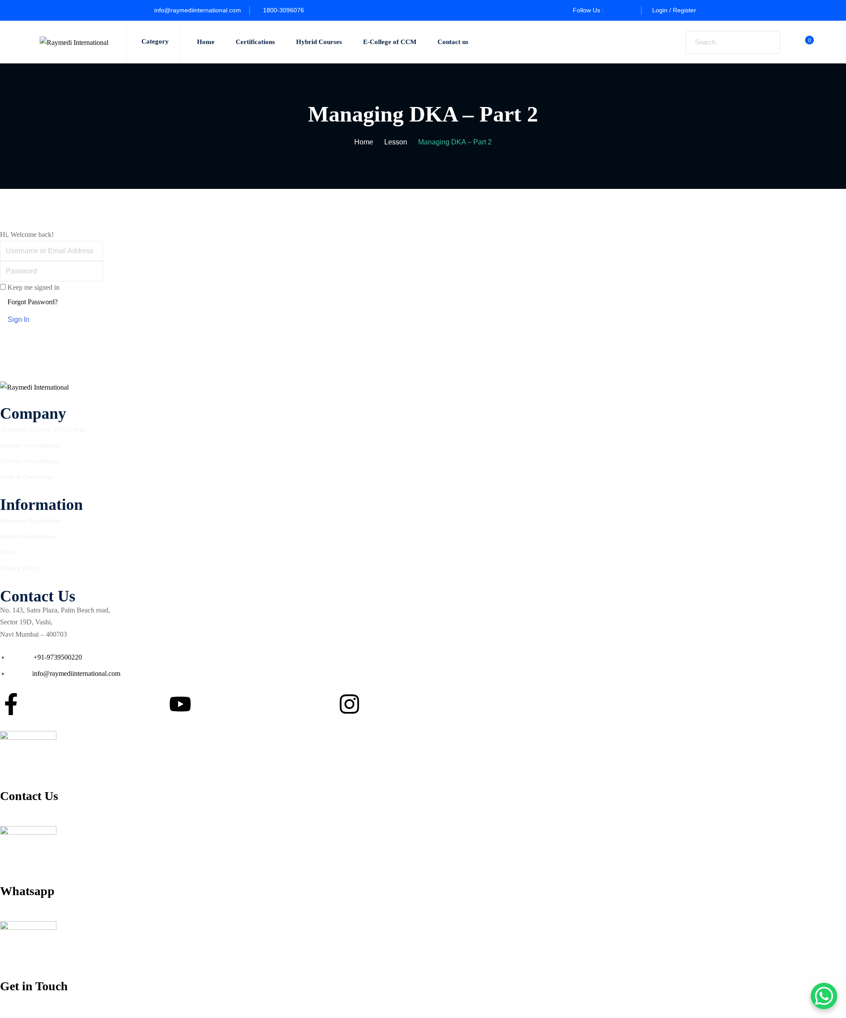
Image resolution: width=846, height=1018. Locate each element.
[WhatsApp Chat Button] (824, 996)
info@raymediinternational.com (197, 10)
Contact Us (29, 796)
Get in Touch (34, 986)
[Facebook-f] (11, 704)
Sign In (18, 319)
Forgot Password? (32, 302)
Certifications (255, 41)
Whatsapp (27, 891)
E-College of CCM (389, 41)
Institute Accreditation (30, 445)
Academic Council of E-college (43, 429)
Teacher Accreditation (30, 461)
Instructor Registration (30, 520)
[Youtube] (180, 704)
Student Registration (28, 536)
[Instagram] (349, 704)
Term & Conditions (26, 476)
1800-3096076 (283, 10)
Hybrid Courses (319, 41)
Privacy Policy (20, 568)
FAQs (7, 552)
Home (206, 41)
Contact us (453, 41)
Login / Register (674, 10)
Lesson (395, 142)
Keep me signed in (33, 287)
